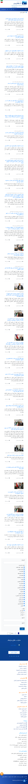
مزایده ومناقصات (20, 577)
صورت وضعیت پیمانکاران (21, 674)
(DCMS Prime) (20, 780)
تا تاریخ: (23, 623)
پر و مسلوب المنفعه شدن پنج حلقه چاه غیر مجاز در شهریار (14, 268)
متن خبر (22, 613)
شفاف (25, 696)
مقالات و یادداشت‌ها (22, 686)
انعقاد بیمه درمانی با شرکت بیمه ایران (15, 455)
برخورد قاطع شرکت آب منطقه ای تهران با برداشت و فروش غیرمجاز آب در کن (15, 228)
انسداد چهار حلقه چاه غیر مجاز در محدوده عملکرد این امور (14, 181)
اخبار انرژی (21, 598)
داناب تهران (24, 695)
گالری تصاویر (23, 688)
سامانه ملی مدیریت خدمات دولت (19, 729)
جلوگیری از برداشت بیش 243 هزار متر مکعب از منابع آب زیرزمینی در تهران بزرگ (15, 343)
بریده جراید (21, 585)
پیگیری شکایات (23, 717)
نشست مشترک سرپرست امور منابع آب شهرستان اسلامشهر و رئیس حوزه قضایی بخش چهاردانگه (15, 295)
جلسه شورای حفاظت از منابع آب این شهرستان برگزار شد (15, 36)
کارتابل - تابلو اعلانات (19, 567)
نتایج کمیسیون (20, 604)
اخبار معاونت (21, 602)
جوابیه (22, 579)
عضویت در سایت (23, 668)
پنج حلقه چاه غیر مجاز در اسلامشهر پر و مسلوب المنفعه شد (15, 359)
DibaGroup (15, 780)
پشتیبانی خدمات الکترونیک (21, 670)
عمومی (22, 606)
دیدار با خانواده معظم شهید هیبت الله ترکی (14, 146)
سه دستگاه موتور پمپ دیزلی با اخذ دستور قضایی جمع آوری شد (14, 374)
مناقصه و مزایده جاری (22, 672)
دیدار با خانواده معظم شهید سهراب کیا (15, 545)
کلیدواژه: (23, 560)
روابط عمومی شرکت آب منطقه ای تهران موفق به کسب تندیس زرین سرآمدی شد (15, 66)
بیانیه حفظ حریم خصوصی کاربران (20, 680)
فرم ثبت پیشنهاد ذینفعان (21, 700)
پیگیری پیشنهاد (23, 702)
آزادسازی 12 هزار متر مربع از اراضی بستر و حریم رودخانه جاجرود (14, 133)
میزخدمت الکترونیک (22, 666)
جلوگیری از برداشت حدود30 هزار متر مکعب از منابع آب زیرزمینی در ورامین (15, 319)
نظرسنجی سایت (23, 715)
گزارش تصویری (20, 569)
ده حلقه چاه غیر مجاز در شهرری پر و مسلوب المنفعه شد (16, 492)
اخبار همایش (21, 600)
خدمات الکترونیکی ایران (21, 723)
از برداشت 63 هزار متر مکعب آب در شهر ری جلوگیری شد (15, 214)
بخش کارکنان (21, 593)
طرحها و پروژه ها (23, 684)
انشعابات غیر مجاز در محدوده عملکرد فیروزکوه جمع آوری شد (15, 254)
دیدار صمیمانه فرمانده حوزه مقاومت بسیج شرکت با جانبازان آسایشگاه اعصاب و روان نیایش (14, 117)
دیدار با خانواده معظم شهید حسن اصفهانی (14, 51)
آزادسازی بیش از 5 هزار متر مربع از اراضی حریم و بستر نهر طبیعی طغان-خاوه (14, 19)
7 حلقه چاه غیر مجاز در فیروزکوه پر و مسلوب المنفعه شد (16, 532)
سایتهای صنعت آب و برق (21, 727)
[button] (18, 656)
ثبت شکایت (24, 711)
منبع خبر (22, 615)
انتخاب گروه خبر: (22, 565)
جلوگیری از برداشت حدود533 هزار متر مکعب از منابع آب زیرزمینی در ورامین (15, 515)
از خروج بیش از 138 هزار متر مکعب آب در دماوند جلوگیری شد (14, 101)
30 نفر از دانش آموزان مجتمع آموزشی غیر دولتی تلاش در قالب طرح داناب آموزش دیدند (14, 161)
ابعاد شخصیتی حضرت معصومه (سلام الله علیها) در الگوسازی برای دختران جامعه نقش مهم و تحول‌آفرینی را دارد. (14, 196)
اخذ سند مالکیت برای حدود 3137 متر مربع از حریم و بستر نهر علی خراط (14, 428)
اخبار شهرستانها (20, 573)
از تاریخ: (23, 618)
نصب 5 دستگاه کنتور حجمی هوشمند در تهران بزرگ (15, 467)
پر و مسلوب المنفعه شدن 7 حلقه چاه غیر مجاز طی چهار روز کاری (15, 390)
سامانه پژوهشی (23, 698)
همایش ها (21, 583)
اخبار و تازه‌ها (23, 682)
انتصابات (21, 591)
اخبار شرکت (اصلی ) (19, 596)
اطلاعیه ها (21, 571)
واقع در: (23, 609)
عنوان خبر (22, 611)
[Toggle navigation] (26, 9)
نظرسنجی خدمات (23, 713)
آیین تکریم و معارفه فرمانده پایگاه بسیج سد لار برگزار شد (15, 406)
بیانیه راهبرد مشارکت (22, 709)
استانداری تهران (23, 725)
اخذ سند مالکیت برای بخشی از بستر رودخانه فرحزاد (16, 84)
